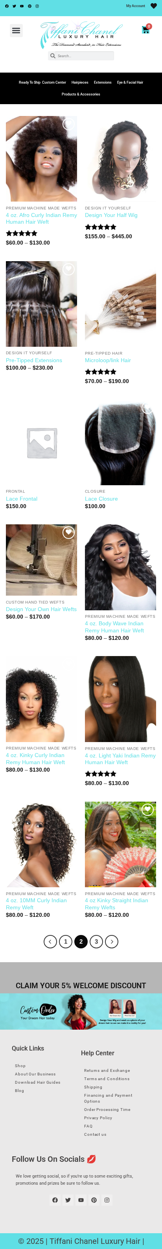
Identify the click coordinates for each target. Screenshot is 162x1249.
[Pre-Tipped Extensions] (41, 304)
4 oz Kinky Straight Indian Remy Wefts (116, 904)
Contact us (95, 1134)
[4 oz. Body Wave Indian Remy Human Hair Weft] (120, 567)
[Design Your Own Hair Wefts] (41, 560)
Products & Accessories (81, 94)
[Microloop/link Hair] (120, 304)
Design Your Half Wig (111, 215)
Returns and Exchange (107, 1070)
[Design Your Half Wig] (120, 159)
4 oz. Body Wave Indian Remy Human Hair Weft (114, 627)
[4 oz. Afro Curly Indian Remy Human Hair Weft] (41, 159)
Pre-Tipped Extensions (34, 360)
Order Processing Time (107, 1109)
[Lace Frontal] (41, 442)
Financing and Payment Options (108, 1098)
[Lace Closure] (120, 442)
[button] (16, 30)
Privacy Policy (98, 1118)
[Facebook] (6, 6)
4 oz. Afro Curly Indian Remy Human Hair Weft (41, 218)
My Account (135, 6)
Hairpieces (80, 82)
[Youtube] (22, 6)
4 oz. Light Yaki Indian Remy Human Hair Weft (120, 759)
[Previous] (50, 941)
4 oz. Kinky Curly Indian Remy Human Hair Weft (35, 758)
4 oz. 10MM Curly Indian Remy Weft (36, 904)
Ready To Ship (29, 82)
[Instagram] (37, 6)
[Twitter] (14, 6)
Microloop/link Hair (108, 360)
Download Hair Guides (38, 1082)
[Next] (111, 941)
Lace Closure (101, 499)
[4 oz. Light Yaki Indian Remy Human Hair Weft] (120, 699)
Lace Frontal (21, 499)
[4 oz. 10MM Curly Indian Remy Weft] (41, 844)
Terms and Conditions (107, 1079)
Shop (20, 1066)
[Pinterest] (29, 6)
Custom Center (54, 82)
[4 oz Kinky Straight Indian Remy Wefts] (120, 844)
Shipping (93, 1087)
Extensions (103, 82)
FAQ (88, 1126)
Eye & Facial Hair (130, 82)
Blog (19, 1090)
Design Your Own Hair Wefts (41, 609)
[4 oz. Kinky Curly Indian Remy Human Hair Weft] (41, 699)
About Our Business (35, 1074)
